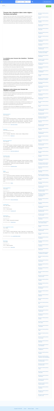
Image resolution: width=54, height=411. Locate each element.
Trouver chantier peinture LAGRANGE (43, 387)
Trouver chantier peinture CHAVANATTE (43, 349)
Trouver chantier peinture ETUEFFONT (43, 67)
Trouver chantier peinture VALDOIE (43, 21)
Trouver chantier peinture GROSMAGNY (43, 207)
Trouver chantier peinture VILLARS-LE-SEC (43, 395)
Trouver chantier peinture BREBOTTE (43, 264)
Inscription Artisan (47, 1)
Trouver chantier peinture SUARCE (43, 234)
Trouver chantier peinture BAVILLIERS (43, 29)
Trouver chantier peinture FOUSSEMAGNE (43, 110)
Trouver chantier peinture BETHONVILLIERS (43, 364)
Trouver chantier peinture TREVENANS (43, 94)
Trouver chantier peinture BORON (43, 226)
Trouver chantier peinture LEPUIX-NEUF (43, 261)
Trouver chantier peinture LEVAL (43, 334)
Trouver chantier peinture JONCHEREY (43, 83)
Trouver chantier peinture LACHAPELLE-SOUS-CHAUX (43, 163)
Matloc (12, 183)
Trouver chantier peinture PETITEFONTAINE (43, 360)
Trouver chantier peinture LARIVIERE (43, 241)
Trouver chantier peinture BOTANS (43, 318)
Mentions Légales (31, 408)
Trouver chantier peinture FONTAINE (43, 171)
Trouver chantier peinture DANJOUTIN (43, 33)
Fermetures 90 (13, 210)
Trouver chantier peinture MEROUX (43, 140)
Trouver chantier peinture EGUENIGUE (43, 314)
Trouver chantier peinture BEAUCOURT (43, 25)
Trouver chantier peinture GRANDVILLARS (43, 48)
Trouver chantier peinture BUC (43, 303)
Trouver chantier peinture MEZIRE (43, 75)
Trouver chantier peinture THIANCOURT (43, 311)
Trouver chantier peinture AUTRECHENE (43, 307)
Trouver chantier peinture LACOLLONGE (43, 337)
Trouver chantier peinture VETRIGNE (43, 183)
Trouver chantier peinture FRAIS (43, 330)
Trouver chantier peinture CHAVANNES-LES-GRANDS (43, 253)
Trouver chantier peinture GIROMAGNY (43, 40)
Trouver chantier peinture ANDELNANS (43, 87)
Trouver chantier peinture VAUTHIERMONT (43, 345)
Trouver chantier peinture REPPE (43, 257)
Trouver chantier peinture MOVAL (43, 299)
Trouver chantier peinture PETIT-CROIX (43, 322)
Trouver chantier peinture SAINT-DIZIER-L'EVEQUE (43, 222)
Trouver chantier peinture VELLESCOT (43, 268)
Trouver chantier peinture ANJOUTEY (43, 167)
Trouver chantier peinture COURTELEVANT (43, 214)
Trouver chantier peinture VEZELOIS (43, 129)
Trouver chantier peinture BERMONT (43, 295)
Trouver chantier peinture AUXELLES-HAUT (43, 276)
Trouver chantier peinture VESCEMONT (43, 160)
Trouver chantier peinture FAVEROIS (43, 203)
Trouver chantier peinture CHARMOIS (43, 245)
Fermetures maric (14, 166)
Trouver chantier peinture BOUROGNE (43, 56)
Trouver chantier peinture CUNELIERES (43, 326)
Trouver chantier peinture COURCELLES (43, 391)
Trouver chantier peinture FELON (43, 272)
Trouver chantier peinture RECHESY (43, 156)
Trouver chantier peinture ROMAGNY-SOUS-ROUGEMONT (44, 357)
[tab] (18, 114)
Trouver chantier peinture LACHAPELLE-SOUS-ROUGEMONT (43, 194)
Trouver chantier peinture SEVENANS (43, 148)
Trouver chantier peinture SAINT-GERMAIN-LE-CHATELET (43, 175)
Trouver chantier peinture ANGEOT (43, 291)
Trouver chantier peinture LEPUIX (43, 90)
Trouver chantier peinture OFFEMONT (43, 44)
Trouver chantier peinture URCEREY (43, 353)
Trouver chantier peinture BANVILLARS (43, 249)
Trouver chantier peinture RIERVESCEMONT (43, 383)
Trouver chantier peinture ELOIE (43, 106)
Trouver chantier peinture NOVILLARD (43, 372)
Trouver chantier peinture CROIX (43, 368)
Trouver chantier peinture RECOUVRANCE (43, 380)
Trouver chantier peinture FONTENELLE (43, 376)
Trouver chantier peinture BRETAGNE (43, 341)
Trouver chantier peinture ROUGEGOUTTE (43, 114)
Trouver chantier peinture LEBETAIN (43, 199)
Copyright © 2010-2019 (18, 408)
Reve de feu (13, 247)
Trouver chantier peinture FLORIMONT (43, 237)
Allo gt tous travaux (14, 124)
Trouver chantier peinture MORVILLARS (43, 98)
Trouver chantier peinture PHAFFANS (43, 284)
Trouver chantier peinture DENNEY (43, 152)
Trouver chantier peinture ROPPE (43, 137)
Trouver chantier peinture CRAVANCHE (43, 64)
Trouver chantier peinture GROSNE (43, 280)
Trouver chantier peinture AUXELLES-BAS (43, 187)
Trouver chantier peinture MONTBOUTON (43, 211)
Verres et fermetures (14, 199)
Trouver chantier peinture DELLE (43, 17)
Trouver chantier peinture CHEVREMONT (43, 71)
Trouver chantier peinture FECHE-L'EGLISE (43, 144)
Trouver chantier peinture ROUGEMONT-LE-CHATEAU (43, 79)
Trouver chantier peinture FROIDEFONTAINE (43, 190)
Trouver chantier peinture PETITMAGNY (43, 287)
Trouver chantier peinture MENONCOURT (43, 230)
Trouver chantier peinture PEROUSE (43, 121)
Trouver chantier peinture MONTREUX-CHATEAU (43, 117)
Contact (37, 408)
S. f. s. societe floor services (15, 236)
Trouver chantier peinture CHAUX (43, 102)
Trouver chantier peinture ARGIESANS (43, 218)
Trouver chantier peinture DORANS (43, 179)
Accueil (3, 5)
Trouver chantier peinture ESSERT (43, 37)
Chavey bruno (13, 222)
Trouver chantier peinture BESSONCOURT (43, 125)
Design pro (13, 135)
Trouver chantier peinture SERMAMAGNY (43, 133)
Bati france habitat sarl (15, 151)
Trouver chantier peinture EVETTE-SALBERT (43, 60)
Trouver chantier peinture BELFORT (43, 14)
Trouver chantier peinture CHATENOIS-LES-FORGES (43, 52)
